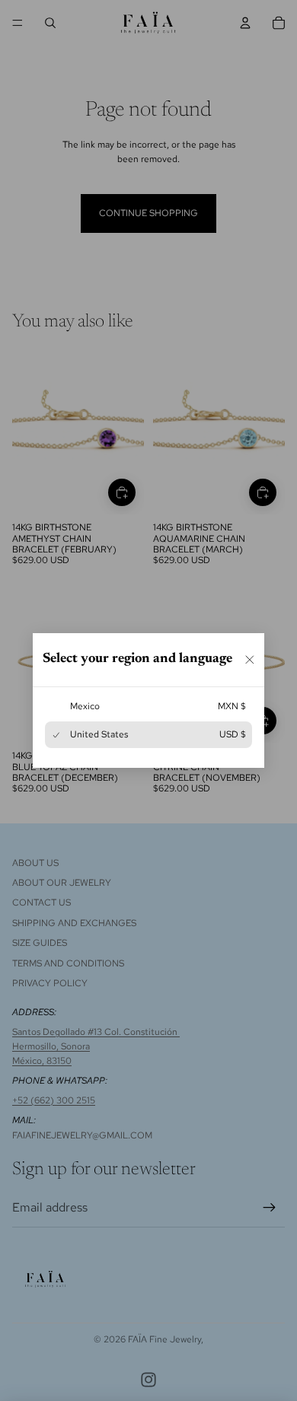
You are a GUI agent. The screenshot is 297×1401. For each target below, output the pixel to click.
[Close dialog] (249, 660)
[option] (148, 706)
